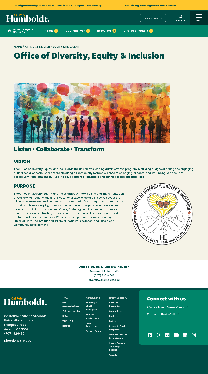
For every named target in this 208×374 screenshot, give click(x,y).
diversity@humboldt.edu (104, 280)
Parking (113, 316)
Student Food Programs (117, 328)
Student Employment (92, 316)
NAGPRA (66, 326)
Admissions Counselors (165, 307)
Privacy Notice (71, 311)
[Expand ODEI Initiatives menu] (88, 31)
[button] (153, 18)
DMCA (65, 316)
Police (113, 321)
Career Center (94, 331)
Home (18, 47)
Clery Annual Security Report (117, 346)
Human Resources (92, 325)
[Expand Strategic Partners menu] (151, 31)
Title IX (67, 321)
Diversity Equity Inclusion (22, 31)
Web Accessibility (70, 304)
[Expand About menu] (56, 31)
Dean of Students (114, 304)
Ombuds (113, 355)
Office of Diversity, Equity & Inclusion (104, 267)
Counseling (115, 311)
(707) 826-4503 (104, 275)
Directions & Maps (17, 340)
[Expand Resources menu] (114, 31)
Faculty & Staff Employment (92, 306)
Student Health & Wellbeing (118, 336)
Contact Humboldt (161, 314)
